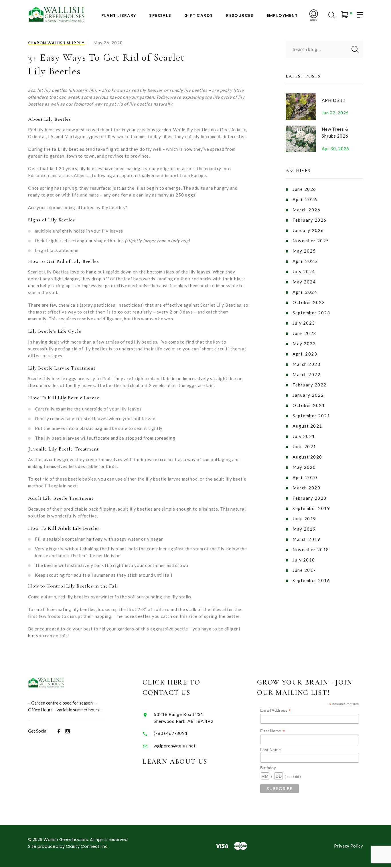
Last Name (270, 749)
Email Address (275, 710)
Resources (240, 15)
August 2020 (307, 456)
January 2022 (308, 395)
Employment (282, 15)
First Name (272, 731)
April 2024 (305, 292)
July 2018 (304, 559)
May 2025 (304, 250)
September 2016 (311, 580)
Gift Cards (198, 15)
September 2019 (311, 508)
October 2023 (309, 302)
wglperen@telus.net (175, 745)
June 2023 (304, 333)
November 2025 (311, 240)
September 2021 (311, 415)
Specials (160, 15)
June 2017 (304, 570)
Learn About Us (175, 761)
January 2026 (308, 230)
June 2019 (304, 518)
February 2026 (310, 220)
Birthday (268, 767)
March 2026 (306, 209)
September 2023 (311, 312)
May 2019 (304, 528)
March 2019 (306, 539)
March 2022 (306, 374)
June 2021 (304, 446)
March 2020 (306, 487)
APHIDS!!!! (334, 100)
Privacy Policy (348, 845)
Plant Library (118, 15)
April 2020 (305, 477)
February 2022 (310, 384)
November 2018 (311, 549)
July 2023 (304, 323)
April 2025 (305, 261)
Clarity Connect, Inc (87, 846)
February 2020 (310, 498)
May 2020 (304, 467)
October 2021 (309, 405)
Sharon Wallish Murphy (56, 43)
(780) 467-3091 (171, 733)
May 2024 (304, 281)
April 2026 (305, 199)
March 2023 (306, 364)
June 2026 (304, 189)
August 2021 (307, 425)
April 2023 (305, 353)
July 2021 (304, 436)
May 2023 (304, 343)
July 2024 (304, 271)
